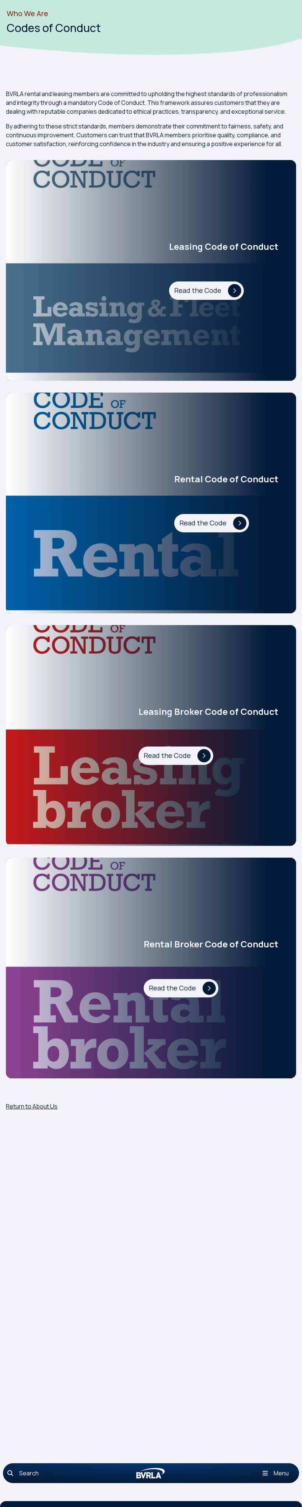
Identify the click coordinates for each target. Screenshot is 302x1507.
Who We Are (27, 13)
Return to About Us (31, 1106)
